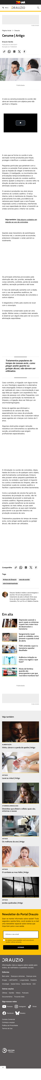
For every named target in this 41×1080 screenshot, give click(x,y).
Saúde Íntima (15, 984)
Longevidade (24, 980)
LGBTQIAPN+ (13, 980)
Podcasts (25, 993)
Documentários (7, 997)
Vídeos (18, 993)
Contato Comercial (8, 1019)
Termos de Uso (7, 1028)
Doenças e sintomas (18, 976)
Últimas (4, 993)
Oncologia (5, 984)
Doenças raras (31, 976)
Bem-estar (5, 976)
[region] (18, 260)
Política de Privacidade (10, 1025)
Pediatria (33, 980)
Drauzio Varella (7, 42)
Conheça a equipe (8, 1022)
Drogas (4, 980)
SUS (34, 984)
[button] (4, 51)
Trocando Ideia (19, 997)
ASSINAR (21, 947)
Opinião (11, 993)
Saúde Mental (26, 984)
